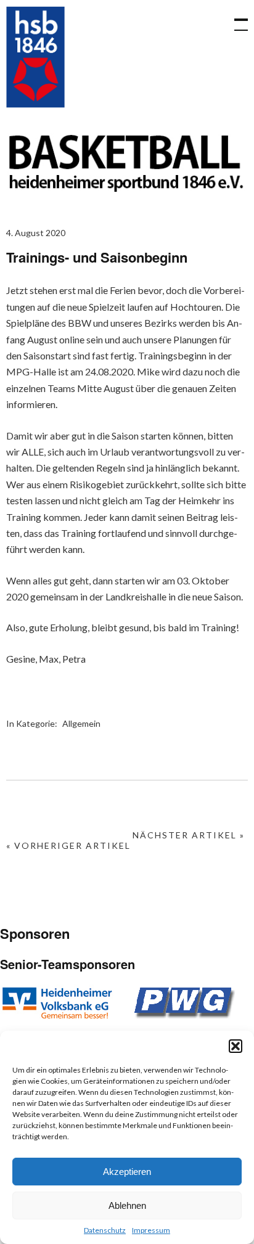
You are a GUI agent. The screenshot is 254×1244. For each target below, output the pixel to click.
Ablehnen (127, 1205)
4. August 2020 (35, 232)
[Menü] (235, 18)
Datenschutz (105, 1230)
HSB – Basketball (35, 57)
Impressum (151, 1230)
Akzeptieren (127, 1171)
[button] (235, 1046)
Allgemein (81, 723)
